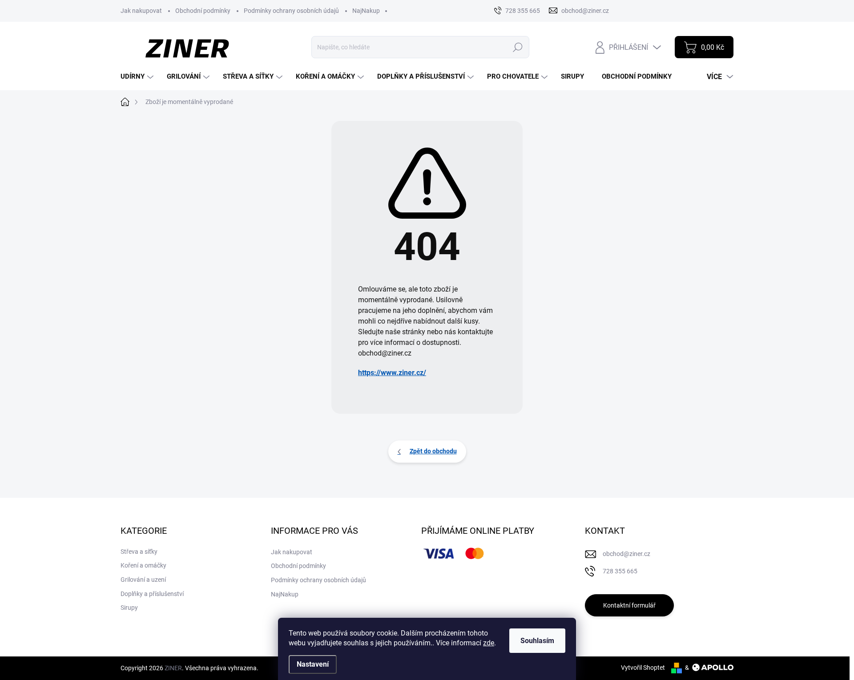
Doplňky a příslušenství (152, 593)
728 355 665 (620, 571)
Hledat (517, 47)
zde (488, 643)
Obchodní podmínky (202, 10)
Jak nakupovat (141, 10)
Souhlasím (537, 640)
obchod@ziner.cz (626, 553)
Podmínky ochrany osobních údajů (291, 10)
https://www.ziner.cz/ (392, 372)
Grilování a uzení (143, 579)
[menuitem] (138, 77)
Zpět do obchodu (433, 451)
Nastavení (313, 664)
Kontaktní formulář (629, 605)
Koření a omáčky (143, 565)
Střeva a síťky (139, 551)
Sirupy (129, 607)
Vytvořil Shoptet (643, 667)
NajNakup (366, 10)
